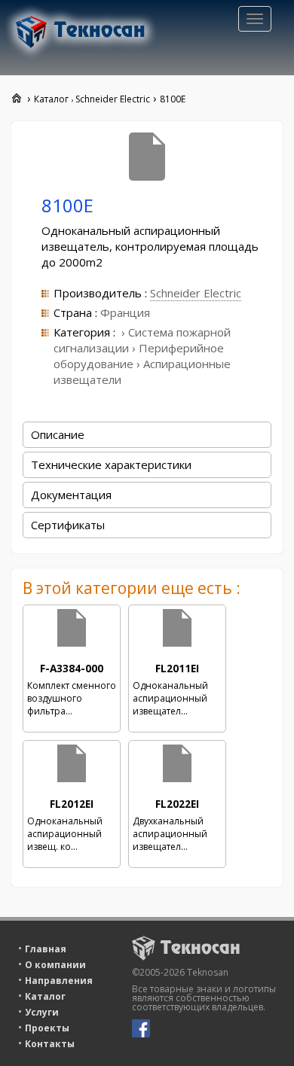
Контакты (50, 1043)
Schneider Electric (195, 292)
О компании (55, 964)
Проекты (47, 1028)
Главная (45, 949)
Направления (59, 980)
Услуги (42, 1012)
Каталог (45, 996)
